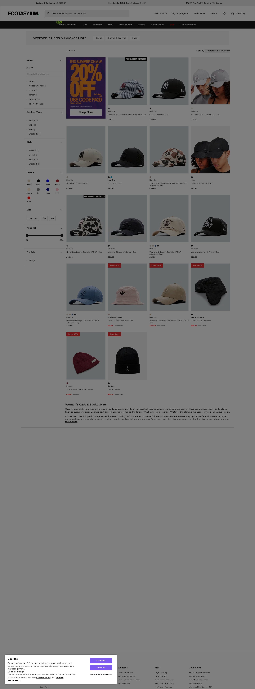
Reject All (101, 668)
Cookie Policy (43, 677)
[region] (61, 669)
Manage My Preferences (101, 674)
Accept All (100, 660)
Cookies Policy (16, 672)
